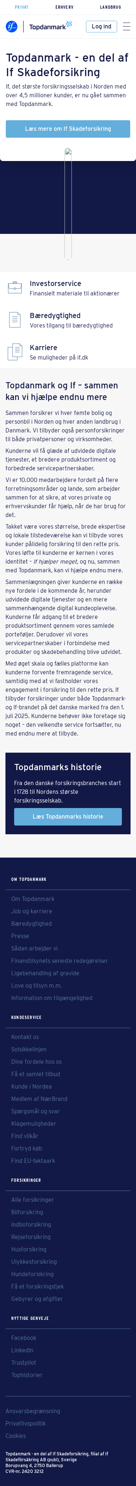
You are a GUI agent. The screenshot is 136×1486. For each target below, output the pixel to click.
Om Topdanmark (32, 899)
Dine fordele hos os (36, 1062)
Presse (20, 936)
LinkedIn (22, 1350)
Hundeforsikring (32, 1274)
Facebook (23, 1338)
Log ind (101, 26)
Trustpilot (23, 1363)
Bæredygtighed (31, 924)
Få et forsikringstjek (37, 1286)
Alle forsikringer (32, 1200)
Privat (22, 7)
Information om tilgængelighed (51, 998)
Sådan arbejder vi (34, 948)
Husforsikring (28, 1249)
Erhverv (64, 7)
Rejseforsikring (31, 1237)
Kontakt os (25, 1037)
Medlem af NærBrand (39, 1099)
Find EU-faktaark (33, 1161)
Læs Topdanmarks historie (68, 816)
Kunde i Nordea (31, 1086)
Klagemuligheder (33, 1124)
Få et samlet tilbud (35, 1074)
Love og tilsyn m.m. (36, 986)
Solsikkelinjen (28, 1049)
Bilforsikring (27, 1212)
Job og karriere (31, 911)
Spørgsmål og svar (35, 1111)
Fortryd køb (26, 1148)
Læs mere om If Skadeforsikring (68, 128)
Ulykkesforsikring (34, 1262)
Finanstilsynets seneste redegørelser (59, 961)
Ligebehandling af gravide (45, 973)
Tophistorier (27, 1375)
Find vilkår (24, 1136)
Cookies (15, 1436)
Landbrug (110, 7)
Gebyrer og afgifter (37, 1299)
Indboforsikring (31, 1225)
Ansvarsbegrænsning (32, 1411)
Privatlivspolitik (25, 1423)
